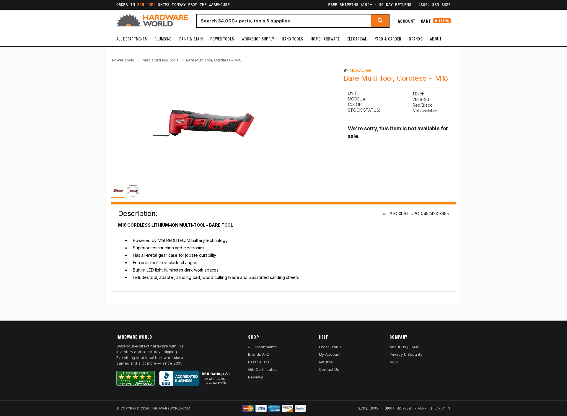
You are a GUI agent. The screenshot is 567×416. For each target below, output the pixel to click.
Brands (415, 38)
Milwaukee (360, 70)
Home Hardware (325, 38)
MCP (394, 362)
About (435, 38)
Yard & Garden (388, 38)
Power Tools (222, 38)
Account (407, 21)
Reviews (255, 377)
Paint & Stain (191, 38)
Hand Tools (292, 38)
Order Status (330, 346)
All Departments (131, 38)
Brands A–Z (258, 354)
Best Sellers (258, 362)
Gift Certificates (262, 369)
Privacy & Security (406, 354)
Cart (435, 20)
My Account (329, 354)
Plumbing (163, 38)
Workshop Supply (258, 38)
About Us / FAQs (404, 346)
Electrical (357, 38)
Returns (326, 362)
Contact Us (329, 369)
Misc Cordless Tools (161, 60)
